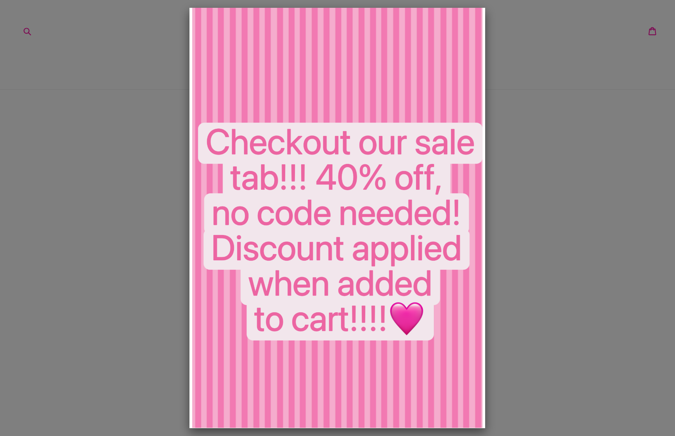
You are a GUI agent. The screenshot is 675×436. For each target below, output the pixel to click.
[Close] (485, 8)
